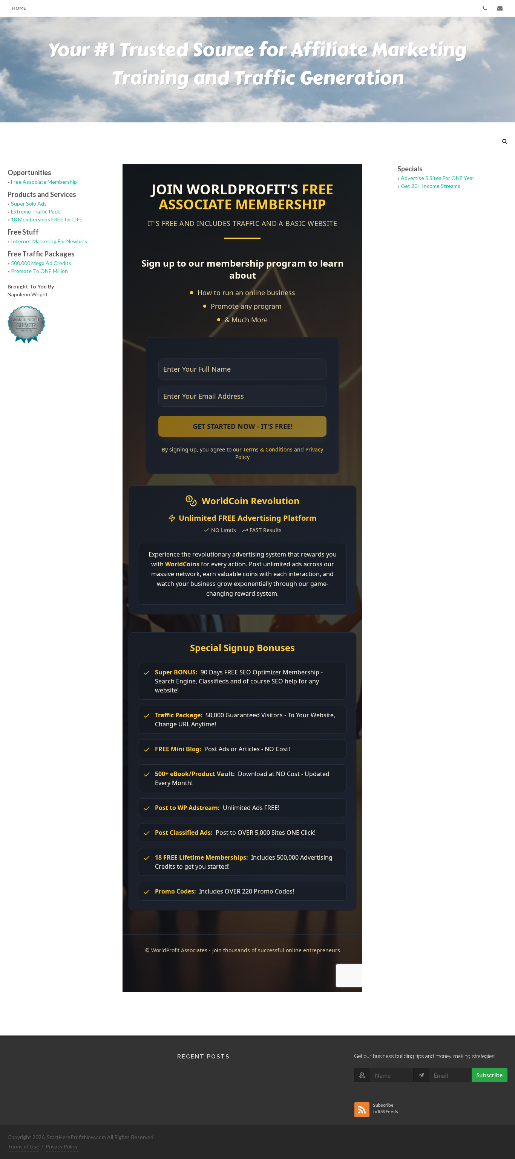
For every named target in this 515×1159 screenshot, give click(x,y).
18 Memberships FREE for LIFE (47, 219)
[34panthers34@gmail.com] (499, 8)
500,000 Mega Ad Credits (41, 263)
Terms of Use (23, 1146)
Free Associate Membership (44, 181)
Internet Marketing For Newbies (49, 241)
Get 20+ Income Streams (430, 186)
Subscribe (490, 1074)
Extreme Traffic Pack (35, 211)
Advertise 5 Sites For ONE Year (437, 178)
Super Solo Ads (29, 203)
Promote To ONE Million (39, 271)
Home (19, 8)
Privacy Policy (62, 1146)
